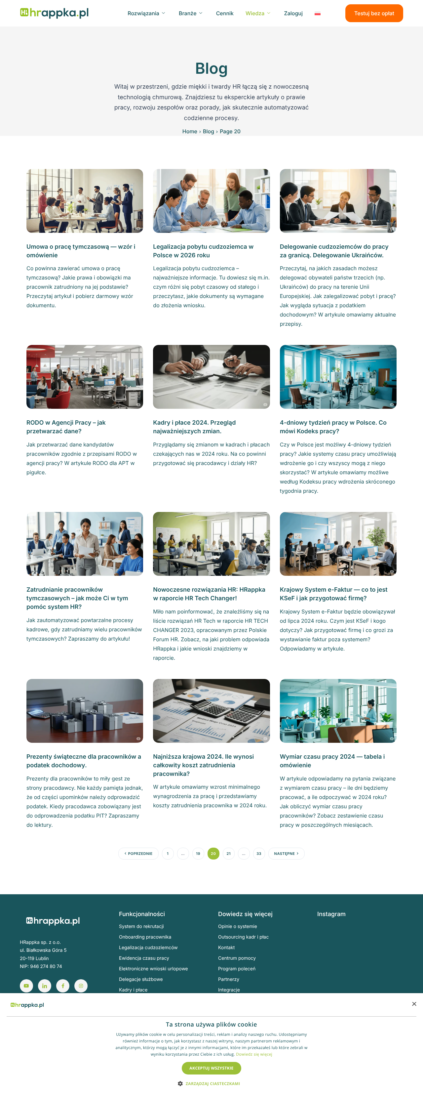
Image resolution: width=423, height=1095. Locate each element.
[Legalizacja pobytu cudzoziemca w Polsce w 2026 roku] (211, 200)
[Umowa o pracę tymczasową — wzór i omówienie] (84, 200)
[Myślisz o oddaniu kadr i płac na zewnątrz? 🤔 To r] (361, 936)
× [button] (413, 1004)
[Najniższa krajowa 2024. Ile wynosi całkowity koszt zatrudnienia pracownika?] (211, 710)
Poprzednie (140, 853)
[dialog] (211, 1044)
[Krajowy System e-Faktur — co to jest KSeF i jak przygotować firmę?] (338, 543)
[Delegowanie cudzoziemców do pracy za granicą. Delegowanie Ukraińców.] (338, 200)
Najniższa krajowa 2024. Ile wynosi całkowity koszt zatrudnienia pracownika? (203, 765)
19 (198, 853)
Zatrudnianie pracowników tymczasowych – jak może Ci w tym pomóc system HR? (77, 598)
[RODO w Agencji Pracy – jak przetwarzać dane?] (84, 376)
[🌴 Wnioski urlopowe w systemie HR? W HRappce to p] (361, 954)
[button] (211, 1083)
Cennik (225, 13)
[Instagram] (81, 985)
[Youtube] (26, 985)
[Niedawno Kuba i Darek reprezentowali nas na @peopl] (331, 989)
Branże (188, 13)
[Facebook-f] (62, 985)
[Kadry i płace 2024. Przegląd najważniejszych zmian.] (211, 376)
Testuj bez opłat (374, 13)
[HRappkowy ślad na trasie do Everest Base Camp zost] (361, 989)
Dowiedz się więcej (254, 1054)
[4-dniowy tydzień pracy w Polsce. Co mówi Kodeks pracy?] (338, 376)
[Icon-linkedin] (44, 985)
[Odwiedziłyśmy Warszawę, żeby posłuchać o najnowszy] (391, 989)
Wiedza (255, 13)
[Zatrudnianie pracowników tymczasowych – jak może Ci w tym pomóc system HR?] (84, 543)
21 (228, 853)
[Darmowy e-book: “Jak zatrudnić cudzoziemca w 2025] (391, 936)
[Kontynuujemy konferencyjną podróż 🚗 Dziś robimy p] (391, 971)
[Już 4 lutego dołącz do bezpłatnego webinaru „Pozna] (391, 954)
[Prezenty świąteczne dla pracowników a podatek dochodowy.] (84, 710)
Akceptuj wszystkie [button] (211, 1068)
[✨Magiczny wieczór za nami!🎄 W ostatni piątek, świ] (361, 971)
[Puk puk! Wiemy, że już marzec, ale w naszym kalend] (331, 936)
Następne (284, 853)
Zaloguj (293, 13)
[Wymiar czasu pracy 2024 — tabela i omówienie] (338, 710)
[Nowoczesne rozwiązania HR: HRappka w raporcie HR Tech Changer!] (211, 543)
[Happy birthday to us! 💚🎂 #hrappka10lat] (331, 971)
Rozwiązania (143, 13)
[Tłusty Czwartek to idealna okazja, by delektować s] (331, 954)
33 (258, 853)
